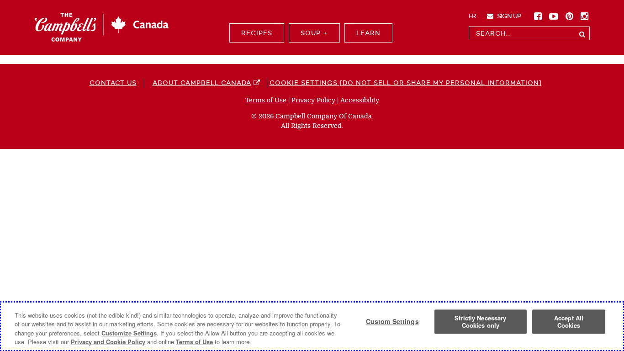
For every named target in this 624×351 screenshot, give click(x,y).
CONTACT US (113, 83)
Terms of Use (266, 100)
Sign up (508, 16)
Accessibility (359, 100)
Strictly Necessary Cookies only (480, 322)
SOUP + (314, 33)
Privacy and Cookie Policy (108, 341)
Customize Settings (129, 333)
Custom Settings (392, 321)
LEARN (368, 33)
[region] (312, 326)
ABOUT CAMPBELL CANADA (202, 83)
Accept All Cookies (568, 322)
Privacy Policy (314, 100)
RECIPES (256, 33)
